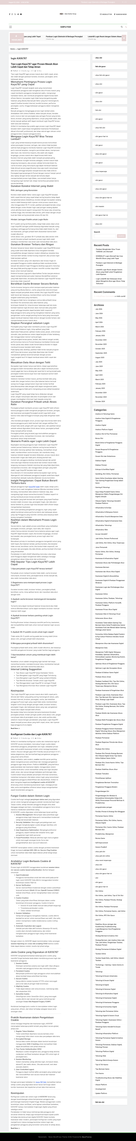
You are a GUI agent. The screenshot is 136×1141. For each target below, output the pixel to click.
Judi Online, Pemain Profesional (106, 538)
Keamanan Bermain (102, 567)
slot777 (98, 920)
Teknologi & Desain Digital (104, 980)
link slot (98, 110)
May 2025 (98, 371)
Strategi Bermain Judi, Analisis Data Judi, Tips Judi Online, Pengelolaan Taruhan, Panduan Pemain (110, 942)
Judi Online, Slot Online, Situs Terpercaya (109, 543)
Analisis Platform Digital (104, 430)
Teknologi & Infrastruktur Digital (106, 994)
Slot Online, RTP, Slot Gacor (105, 915)
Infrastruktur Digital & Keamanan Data (108, 521)
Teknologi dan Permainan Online (106, 1011)
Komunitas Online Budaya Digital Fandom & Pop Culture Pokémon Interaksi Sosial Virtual (110, 636)
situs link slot (100, 128)
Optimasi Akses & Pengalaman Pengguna (110, 664)
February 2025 (100, 384)
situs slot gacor (101, 154)
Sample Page (65, 27)
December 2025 (100, 340)
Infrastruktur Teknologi (103, 525)
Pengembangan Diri (102, 791)
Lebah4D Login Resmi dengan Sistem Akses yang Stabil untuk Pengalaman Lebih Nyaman (83, 2)
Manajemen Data (101, 648)
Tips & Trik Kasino (101, 1065)
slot (96, 878)
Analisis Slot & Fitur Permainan (106, 434)
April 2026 (99, 322)
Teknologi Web (100, 1056)
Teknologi (98, 972)
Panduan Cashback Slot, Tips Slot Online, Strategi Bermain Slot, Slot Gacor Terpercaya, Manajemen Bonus (110, 683)
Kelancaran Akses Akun (103, 618)
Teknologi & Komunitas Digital (106, 1007)
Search (97, 232)
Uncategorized (100, 1089)
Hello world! (121, 296)
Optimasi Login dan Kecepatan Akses (108, 668)
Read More (14, 728)
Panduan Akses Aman (103, 677)
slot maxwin (99, 206)
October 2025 (100, 349)
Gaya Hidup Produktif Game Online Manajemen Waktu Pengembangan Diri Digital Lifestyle (109, 494)
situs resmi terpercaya (103, 860)
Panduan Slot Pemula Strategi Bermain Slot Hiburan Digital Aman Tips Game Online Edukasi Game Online (109, 755)
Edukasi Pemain (101, 465)
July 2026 (98, 309)
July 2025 (98, 362)
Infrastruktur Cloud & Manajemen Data (109, 517)
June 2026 (99, 313)
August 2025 (99, 357)
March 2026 (99, 327)
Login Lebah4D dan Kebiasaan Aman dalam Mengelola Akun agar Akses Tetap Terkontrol (110, 281)
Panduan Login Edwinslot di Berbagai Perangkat (38, 37)
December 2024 (100, 393)
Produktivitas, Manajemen (104, 834)
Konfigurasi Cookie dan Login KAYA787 (31, 734)
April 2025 (99, 375)
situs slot (98, 84)
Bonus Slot (99, 438)
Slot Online (99, 891)
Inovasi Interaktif (101, 534)
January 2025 (100, 388)
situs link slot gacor (102, 75)
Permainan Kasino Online (104, 816)
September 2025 (101, 353)
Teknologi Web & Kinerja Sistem (106, 1060)
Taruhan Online (100, 954)
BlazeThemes (87, 1137)
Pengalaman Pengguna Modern (106, 787)
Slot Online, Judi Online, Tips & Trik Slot (109, 895)
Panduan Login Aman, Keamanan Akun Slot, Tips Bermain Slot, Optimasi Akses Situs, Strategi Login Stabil (109, 697)
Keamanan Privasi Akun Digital (106, 609)
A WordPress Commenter (104, 296)
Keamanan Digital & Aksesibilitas (107, 576)
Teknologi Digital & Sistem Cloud (107, 1016)
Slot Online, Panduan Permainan (106, 907)
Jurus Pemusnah (101, 547)
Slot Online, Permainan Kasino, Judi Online (110, 911)
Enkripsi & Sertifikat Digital (104, 469)
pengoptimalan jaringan (103, 807)
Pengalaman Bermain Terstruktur (107, 782)
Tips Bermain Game (102, 1069)
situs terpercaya (101, 171)
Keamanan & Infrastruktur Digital (106, 558)
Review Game (100, 838)
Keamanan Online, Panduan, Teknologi (108, 598)
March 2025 (99, 379)
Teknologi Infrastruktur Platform (106, 1033)
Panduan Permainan (102, 738)
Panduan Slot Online (102, 749)
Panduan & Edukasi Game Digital (106, 672)
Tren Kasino (99, 1073)
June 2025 (99, 366)
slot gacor (99, 93)
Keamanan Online (101, 594)
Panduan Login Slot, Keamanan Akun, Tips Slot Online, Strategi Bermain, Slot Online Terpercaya (110, 706)
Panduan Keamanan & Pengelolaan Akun (109, 690)
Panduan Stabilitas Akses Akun (106, 769)
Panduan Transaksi (102, 774)
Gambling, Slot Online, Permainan (107, 474)
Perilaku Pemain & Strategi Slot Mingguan (110, 812)
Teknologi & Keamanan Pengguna (107, 1002)
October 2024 (100, 401)
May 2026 (98, 318)
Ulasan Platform (101, 1085)
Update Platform (101, 1093)
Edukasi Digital (100, 461)
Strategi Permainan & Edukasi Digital (108, 949)
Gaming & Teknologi (102, 487)
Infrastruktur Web (101, 530)
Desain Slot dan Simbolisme (105, 456)
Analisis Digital (100, 425)
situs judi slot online (102, 856)
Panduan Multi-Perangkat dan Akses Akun (110, 720)
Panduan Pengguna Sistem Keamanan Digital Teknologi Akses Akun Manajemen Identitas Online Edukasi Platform (110, 731)
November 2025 (101, 344)
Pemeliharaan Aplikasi (103, 778)
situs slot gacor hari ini (103, 198)
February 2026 (100, 331)
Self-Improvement (101, 843)
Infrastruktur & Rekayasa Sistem (106, 512)
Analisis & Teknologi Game (105, 414)
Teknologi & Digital (102, 985)
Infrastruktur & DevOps (103, 508)
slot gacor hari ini (101, 136)
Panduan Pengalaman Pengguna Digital (109, 724)
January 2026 (100, 336)
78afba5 (15, 71)
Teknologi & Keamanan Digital (106, 998)
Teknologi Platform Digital (104, 1051)
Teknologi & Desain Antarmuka (106, 976)
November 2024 (101, 397)
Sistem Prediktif (101, 847)
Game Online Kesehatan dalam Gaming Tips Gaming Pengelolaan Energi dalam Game (109, 480)
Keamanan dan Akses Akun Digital (107, 572)
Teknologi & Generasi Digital (105, 989)
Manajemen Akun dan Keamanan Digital (109, 643)
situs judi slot (100, 852)
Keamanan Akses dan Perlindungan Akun (109, 563)
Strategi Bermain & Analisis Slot (106, 936)
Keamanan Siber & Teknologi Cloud (107, 614)
